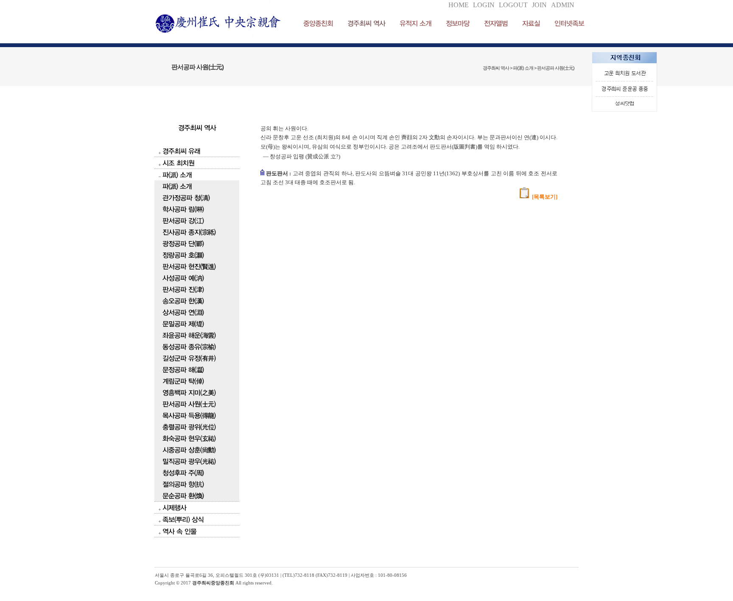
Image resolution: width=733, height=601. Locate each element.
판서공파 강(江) (183, 220)
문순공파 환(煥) (183, 495)
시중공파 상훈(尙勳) (188, 449)
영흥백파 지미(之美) (188, 392)
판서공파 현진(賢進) (188, 266)
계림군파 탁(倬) (183, 381)
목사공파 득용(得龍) (188, 415)
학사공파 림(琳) (183, 209)
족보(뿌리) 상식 (183, 519)
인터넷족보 (569, 23)
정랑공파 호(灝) (183, 254)
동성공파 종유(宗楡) (188, 346)
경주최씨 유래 (181, 150)
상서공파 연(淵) (183, 312)
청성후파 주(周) (183, 472)
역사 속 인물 (179, 531)
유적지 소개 (415, 23)
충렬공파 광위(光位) (188, 426)
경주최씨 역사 (366, 23)
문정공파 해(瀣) (183, 369)
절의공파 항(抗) (183, 484)
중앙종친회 (318, 23)
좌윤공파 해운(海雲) (188, 335)
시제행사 (174, 507)
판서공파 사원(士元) (188, 403)
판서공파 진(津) (183, 289)
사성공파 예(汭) (183, 277)
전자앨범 (496, 23)
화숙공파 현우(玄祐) (188, 438)
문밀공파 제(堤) (183, 323)
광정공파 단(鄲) (183, 243)
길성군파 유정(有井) (188, 358)
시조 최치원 (178, 162)
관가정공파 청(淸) (186, 197)
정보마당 (458, 23)
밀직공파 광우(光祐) (188, 461)
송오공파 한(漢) (183, 300)
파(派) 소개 (177, 174)
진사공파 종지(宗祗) (188, 232)
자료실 (531, 23)
